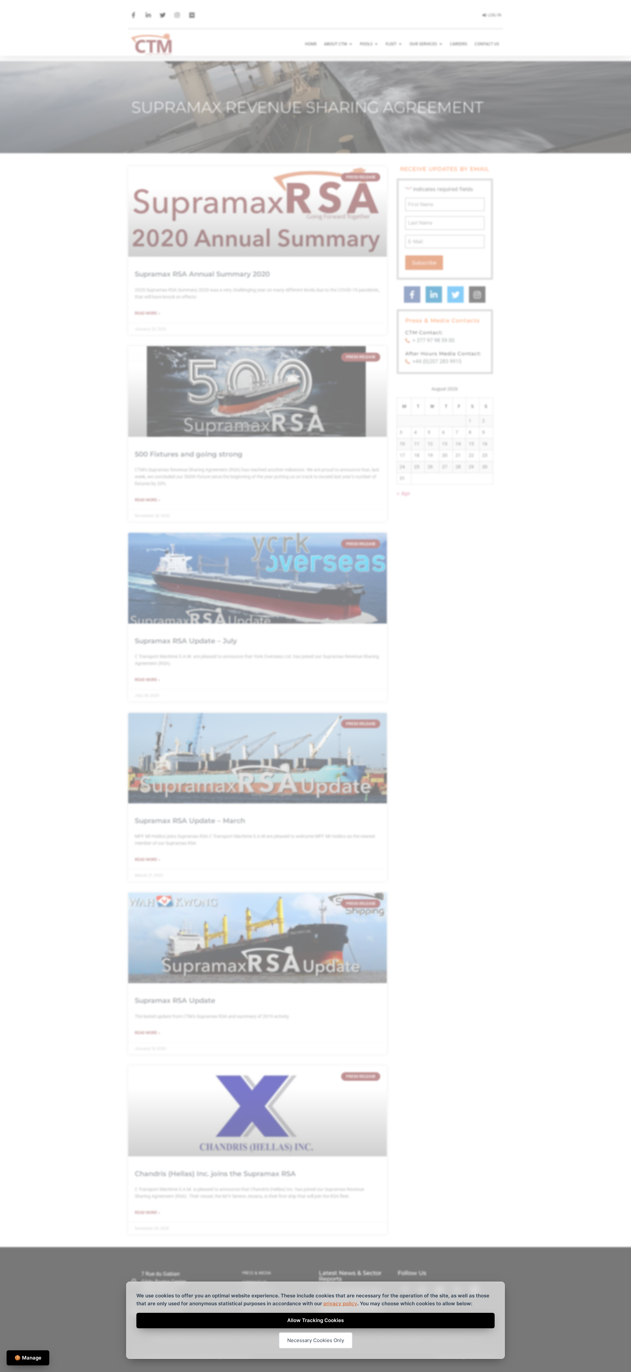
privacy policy (340, 1303)
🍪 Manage (27, 1358)
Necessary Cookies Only (315, 1340)
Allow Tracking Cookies (315, 1320)
